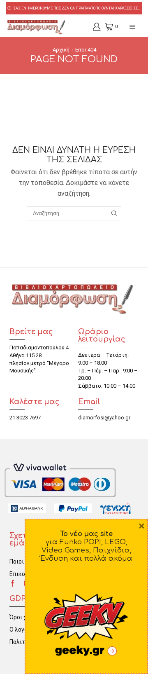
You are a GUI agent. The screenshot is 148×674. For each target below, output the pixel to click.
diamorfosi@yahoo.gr (104, 417)
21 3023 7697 (25, 417)
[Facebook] (12, 583)
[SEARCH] (114, 213)
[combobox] (74, 213)
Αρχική (61, 50)
